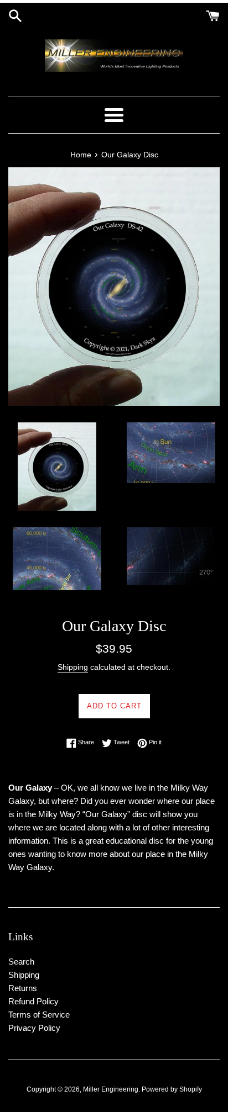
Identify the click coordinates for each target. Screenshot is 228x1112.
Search (21, 961)
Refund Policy (33, 1001)
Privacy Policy (34, 1027)
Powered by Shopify (172, 1089)
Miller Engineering (110, 1089)
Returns (22, 988)
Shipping (73, 667)
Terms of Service (39, 1014)
